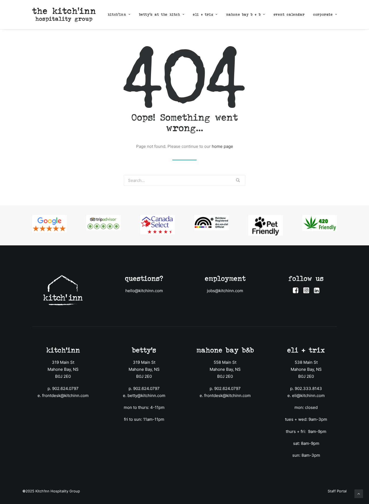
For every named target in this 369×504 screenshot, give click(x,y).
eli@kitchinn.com (308, 395)
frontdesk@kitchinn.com (65, 395)
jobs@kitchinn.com (225, 290)
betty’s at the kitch (159, 14)
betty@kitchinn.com (146, 395)
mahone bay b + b (243, 14)
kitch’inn (117, 14)
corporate (323, 14)
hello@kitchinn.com (144, 290)
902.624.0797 (65, 388)
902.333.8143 (308, 388)
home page (222, 146)
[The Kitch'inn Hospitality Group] (64, 14)
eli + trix (203, 14)
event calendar (289, 14)
